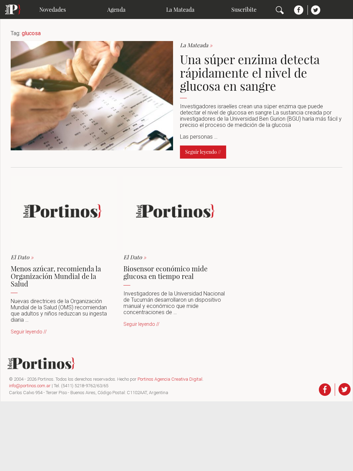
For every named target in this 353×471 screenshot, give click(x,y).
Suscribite (243, 9)
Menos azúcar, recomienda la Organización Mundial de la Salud (56, 276)
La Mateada (180, 9)
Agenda (116, 9)
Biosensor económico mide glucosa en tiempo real (165, 272)
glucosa (31, 33)
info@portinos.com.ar (30, 385)
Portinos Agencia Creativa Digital (170, 379)
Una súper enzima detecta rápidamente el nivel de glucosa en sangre (250, 72)
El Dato (22, 257)
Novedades (52, 9)
